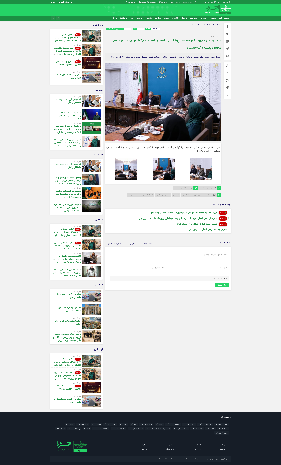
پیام (87, 428)
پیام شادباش (74, 428)
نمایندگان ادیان (119, 428)
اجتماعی (203, 18)
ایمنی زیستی (189, 424)
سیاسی (193, 18)
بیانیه (159, 424)
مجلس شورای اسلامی (219, 18)
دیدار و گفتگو (146, 424)
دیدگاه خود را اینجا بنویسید (215, 255)
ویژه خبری (191, 24)
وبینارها (54, 2)
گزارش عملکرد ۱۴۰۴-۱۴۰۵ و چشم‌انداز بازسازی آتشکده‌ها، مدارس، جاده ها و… (183, 212)
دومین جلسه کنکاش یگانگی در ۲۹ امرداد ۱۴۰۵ (197, 224)
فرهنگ (184, 18)
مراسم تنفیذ (197, 428)
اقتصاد (175, 18)
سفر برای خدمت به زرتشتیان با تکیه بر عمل (208, 229)
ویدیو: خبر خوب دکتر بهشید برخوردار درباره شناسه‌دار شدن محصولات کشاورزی (67, 194)
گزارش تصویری (221, 433)
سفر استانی (83, 424)
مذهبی (149, 18)
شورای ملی (223, 428)
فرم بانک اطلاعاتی (65, 2)
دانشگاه (123, 18)
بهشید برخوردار (173, 424)
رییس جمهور (198, 195)
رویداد (123, 424)
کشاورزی (185, 195)
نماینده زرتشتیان (136, 428)
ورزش (114, 18)
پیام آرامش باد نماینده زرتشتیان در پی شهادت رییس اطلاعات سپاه (68, 115)
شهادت (69, 424)
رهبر (132, 18)
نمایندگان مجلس (101, 428)
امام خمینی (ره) (205, 424)
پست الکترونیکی (158, 268)
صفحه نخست (214, 24)
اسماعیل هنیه (221, 424)
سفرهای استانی (162, 18)
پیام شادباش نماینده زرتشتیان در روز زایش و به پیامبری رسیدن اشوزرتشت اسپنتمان (67, 272)
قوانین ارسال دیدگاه (216, 278)
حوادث (140, 18)
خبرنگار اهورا (205, 188)
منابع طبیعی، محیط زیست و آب (140, 195)
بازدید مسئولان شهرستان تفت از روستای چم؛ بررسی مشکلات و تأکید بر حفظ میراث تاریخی (67, 337)
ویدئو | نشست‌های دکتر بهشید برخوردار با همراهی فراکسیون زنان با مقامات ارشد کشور (67, 180)
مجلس (176, 195)
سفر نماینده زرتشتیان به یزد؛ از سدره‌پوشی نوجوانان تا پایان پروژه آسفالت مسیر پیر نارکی (178, 218)
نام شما (223, 268)
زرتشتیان (96, 424)
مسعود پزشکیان (162, 195)
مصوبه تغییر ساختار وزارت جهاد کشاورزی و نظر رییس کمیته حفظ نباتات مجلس (67, 207)
